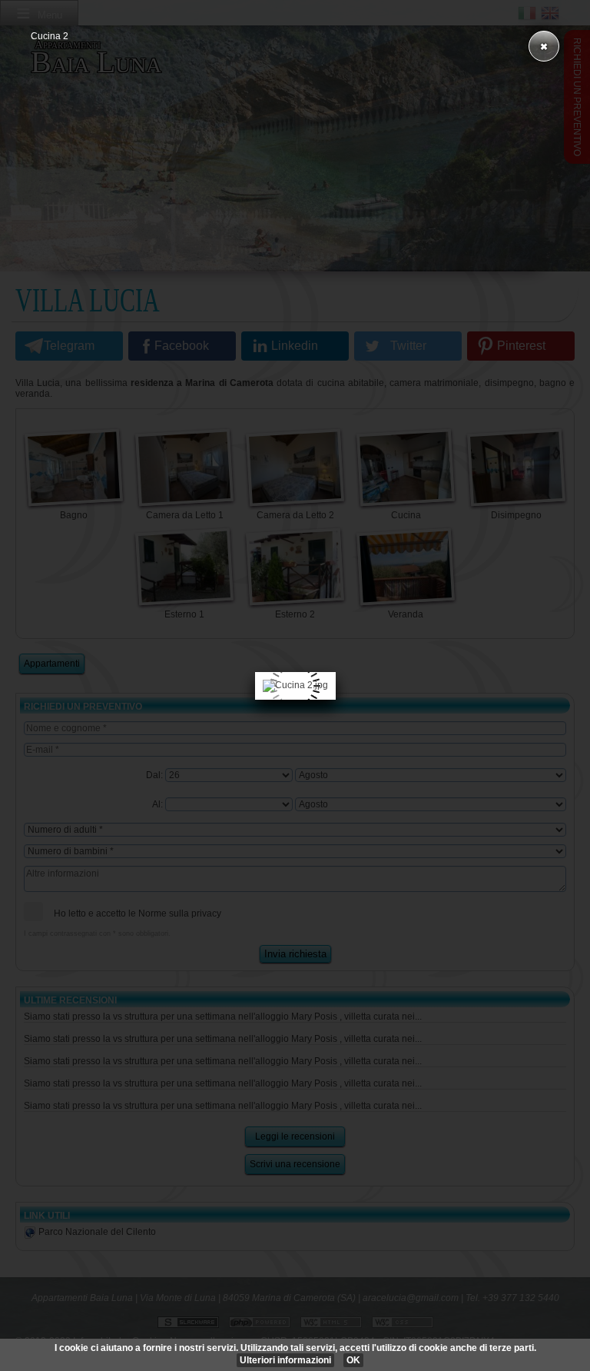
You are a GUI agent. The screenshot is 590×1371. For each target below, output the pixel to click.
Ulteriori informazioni (285, 1360)
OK (353, 1360)
